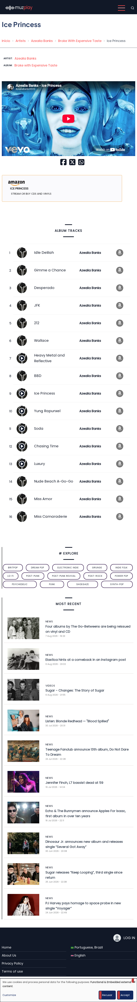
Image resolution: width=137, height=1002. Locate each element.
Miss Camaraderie (50, 516)
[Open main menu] (121, 8)
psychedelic (20, 584)
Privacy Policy (12, 963)
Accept (125, 995)
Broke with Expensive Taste (35, 65)
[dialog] (68, 990)
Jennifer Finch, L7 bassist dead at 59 (74, 782)
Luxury (39, 463)
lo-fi (10, 575)
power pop (121, 575)
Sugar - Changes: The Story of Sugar (74, 690)
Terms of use (12, 971)
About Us (9, 955)
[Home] (19, 8)
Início (6, 41)
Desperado (44, 287)
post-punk (33, 575)
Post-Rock (95, 575)
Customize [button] (9, 995)
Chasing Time (46, 446)
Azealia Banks (42, 41)
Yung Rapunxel (47, 410)
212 (36, 322)
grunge (97, 567)
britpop (13, 567)
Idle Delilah (44, 252)
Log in (129, 937)
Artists (21, 41)
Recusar (107, 995)
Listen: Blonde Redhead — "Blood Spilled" (77, 721)
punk (52, 584)
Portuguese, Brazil (88, 947)
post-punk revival (64, 575)
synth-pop (117, 584)
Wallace (41, 340)
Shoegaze (82, 584)
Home (6, 947)
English (79, 955)
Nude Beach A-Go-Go (53, 481)
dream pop (37, 567)
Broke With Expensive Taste (80, 41)
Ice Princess (44, 393)
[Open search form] (132, 8)
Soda (38, 428)
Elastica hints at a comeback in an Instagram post (85, 659)
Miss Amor (43, 498)
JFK (37, 305)
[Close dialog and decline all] (134, 980)
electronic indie (68, 567)
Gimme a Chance (50, 270)
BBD (37, 375)
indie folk (121, 567)
